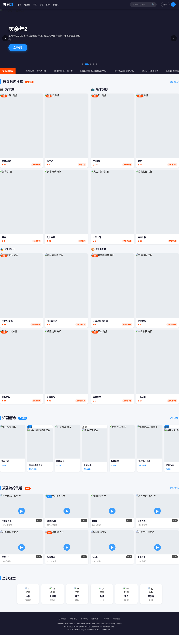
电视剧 (27, 4)
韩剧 (8, 4)
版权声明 (84, 618)
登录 (165, 4)
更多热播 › (174, 81)
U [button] (173, 4)
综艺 (35, 4)
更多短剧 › (174, 417)
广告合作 (105, 618)
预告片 (56, 4)
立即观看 (17, 45)
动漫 (41, 4)
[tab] (82, 64)
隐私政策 (94, 618)
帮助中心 (73, 618)
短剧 (48, 4)
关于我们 (63, 618)
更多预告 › (174, 487)
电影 (19, 4)
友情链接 (116, 618)
